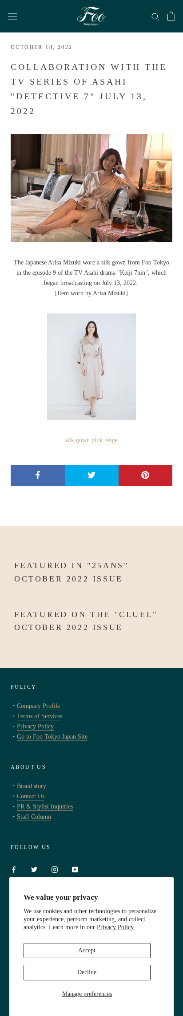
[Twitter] (34, 869)
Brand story (31, 786)
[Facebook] (14, 869)
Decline (86, 972)
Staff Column (34, 816)
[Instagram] (55, 869)
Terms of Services (39, 716)
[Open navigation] (12, 16)
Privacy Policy (35, 726)
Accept (86, 950)
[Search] (155, 16)
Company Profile (38, 706)
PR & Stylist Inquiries (45, 806)
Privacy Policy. (116, 927)
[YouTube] (75, 869)
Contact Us (30, 796)
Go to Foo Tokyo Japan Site (52, 736)
